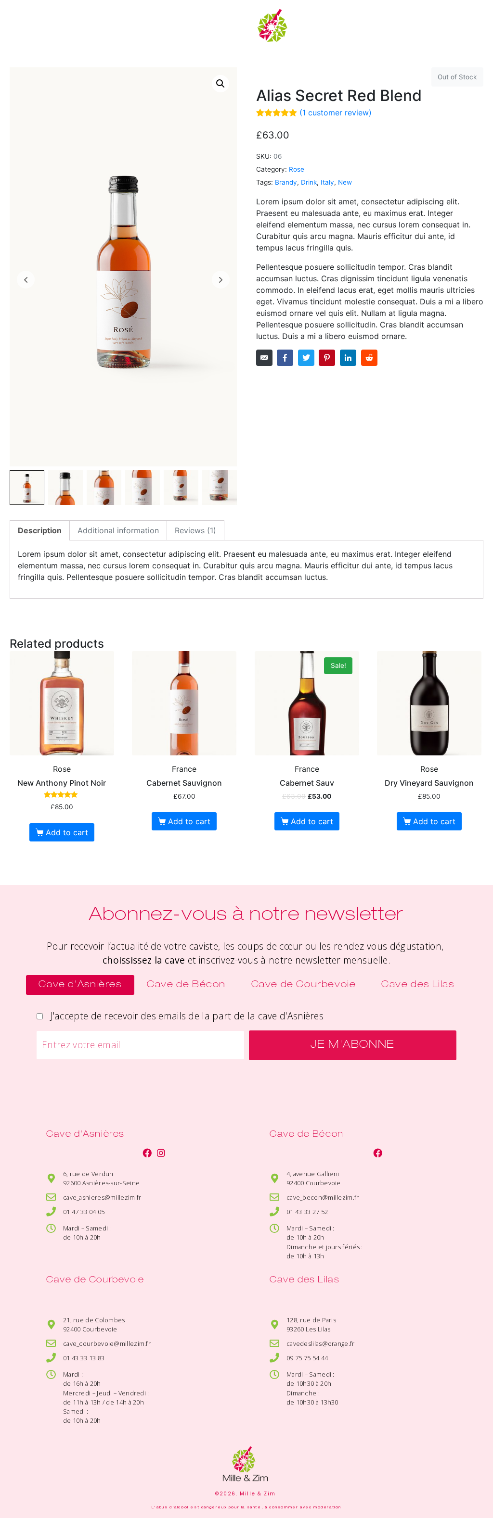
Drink (309, 182)
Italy (327, 182)
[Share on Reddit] (369, 358)
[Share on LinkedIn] (348, 358)
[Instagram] (161, 1152)
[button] (25, 30)
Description (40, 530)
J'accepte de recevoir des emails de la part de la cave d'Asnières (184, 1015)
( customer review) (335, 112)
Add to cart (67, 832)
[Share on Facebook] (285, 358)
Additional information (118, 530)
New (345, 182)
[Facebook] (147, 1152)
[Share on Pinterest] (327, 358)
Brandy (286, 182)
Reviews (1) (195, 530)
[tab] (40, 530)
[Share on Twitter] (306, 358)
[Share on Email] (264, 358)
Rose (296, 169)
